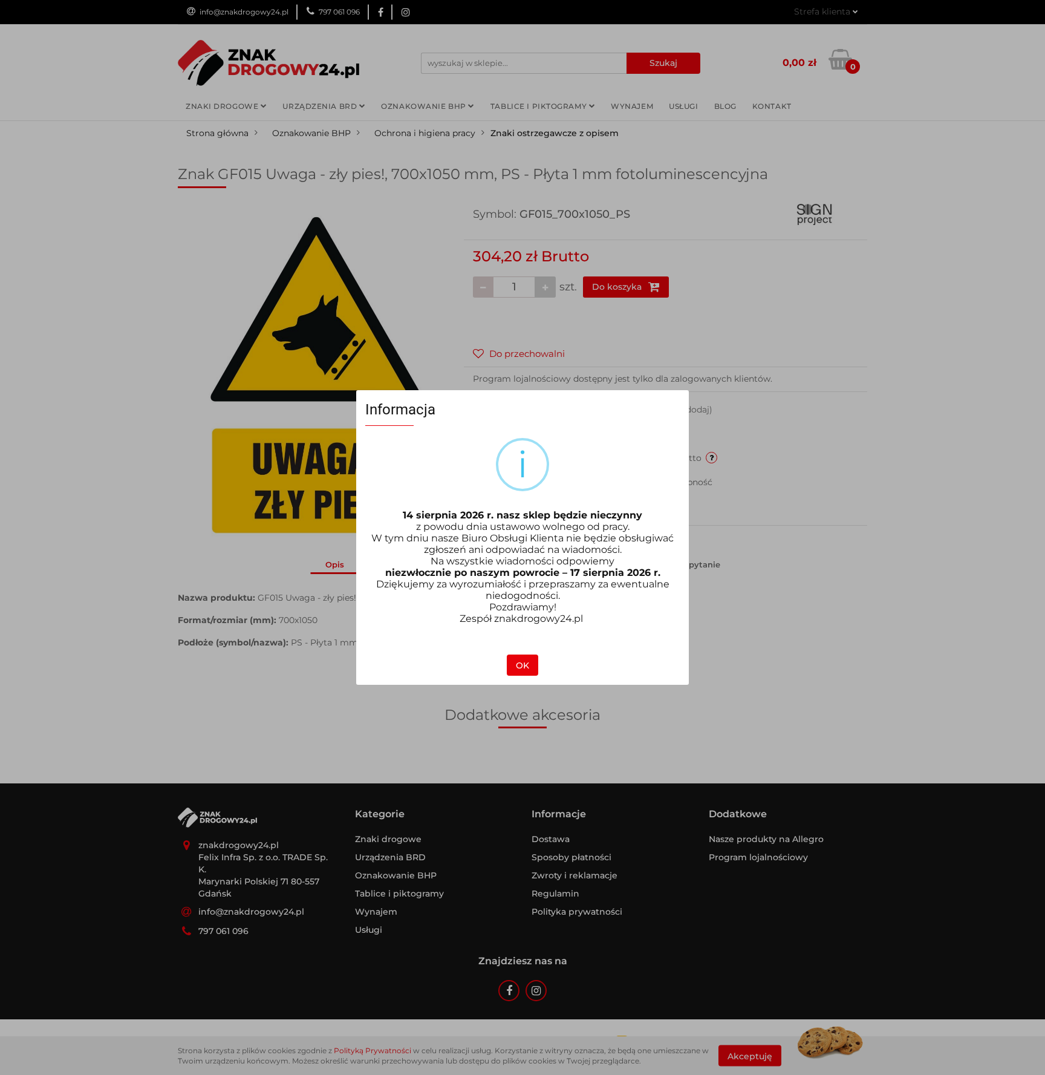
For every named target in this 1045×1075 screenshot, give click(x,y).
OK (522, 665)
